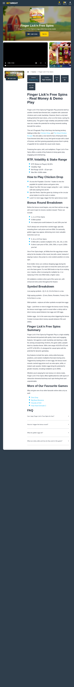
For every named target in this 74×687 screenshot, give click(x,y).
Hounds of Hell (36, 403)
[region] (37, 55)
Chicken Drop (45, 133)
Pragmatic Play (33, 79)
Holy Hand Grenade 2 (38, 405)
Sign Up (44, 34)
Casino (34, 72)
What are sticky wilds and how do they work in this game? (44, 441)
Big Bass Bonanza (37, 400)
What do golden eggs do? (35, 432)
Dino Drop (34, 397)
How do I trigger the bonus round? (37, 424)
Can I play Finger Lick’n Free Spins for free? (40, 416)
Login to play (34, 34)
